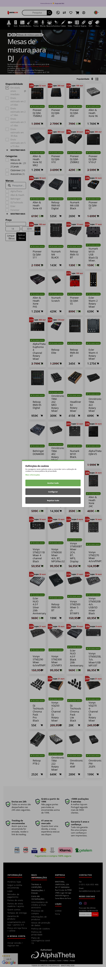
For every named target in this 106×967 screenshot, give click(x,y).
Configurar (53, 491)
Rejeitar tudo (53, 500)
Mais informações (32, 474)
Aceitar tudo (53, 483)
